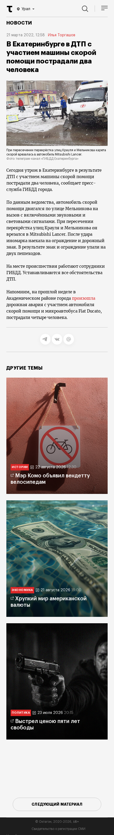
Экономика (22, 590)
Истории (20, 467)
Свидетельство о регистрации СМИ (58, 828)
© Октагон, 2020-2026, (57, 821)
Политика (21, 712)
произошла (83, 298)
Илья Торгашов (61, 35)
